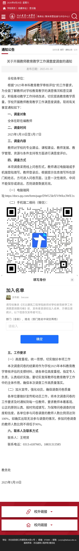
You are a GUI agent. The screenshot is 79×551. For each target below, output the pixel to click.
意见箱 (32, 8)
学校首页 (11, 8)
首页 (62, 50)
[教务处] (39, 16)
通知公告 (68, 50)
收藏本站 (22, 8)
